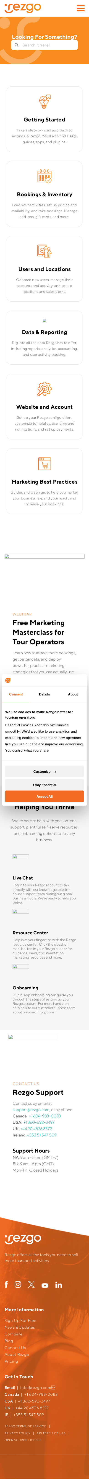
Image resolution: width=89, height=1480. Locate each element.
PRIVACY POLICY (18, 1433)
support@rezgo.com (31, 1109)
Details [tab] (44, 694)
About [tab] (73, 694)
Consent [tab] (16, 694)
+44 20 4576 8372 (36, 1128)
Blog (9, 1341)
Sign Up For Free (21, 1320)
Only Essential (44, 785)
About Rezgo (17, 1354)
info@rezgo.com (35, 1387)
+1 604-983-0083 (45, 1116)
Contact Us (15, 1347)
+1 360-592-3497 (39, 1122)
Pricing (11, 1361)
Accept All (45, 796)
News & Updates (20, 1327)
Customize (41, 771)
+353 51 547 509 (42, 1135)
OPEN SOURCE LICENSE (23, 1440)
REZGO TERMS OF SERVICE (25, 1426)
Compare (13, 1334)
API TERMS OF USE (51, 1433)
